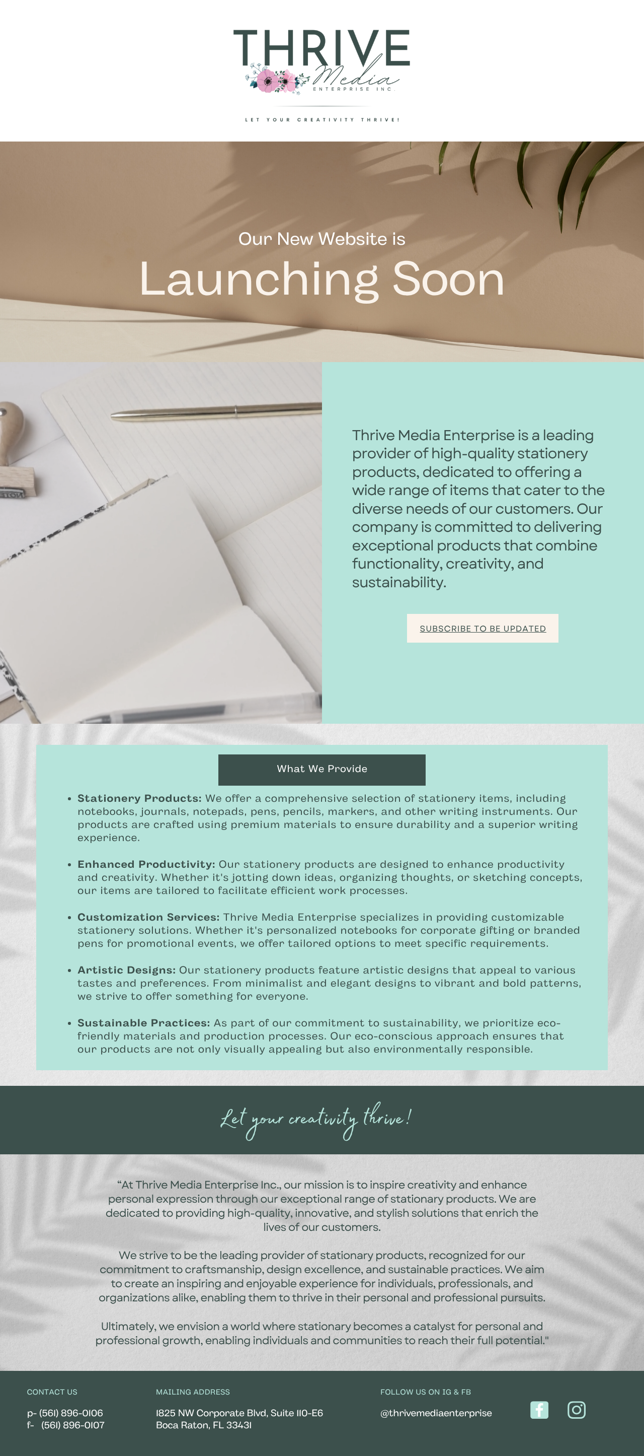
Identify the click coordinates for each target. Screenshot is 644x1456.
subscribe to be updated (483, 629)
